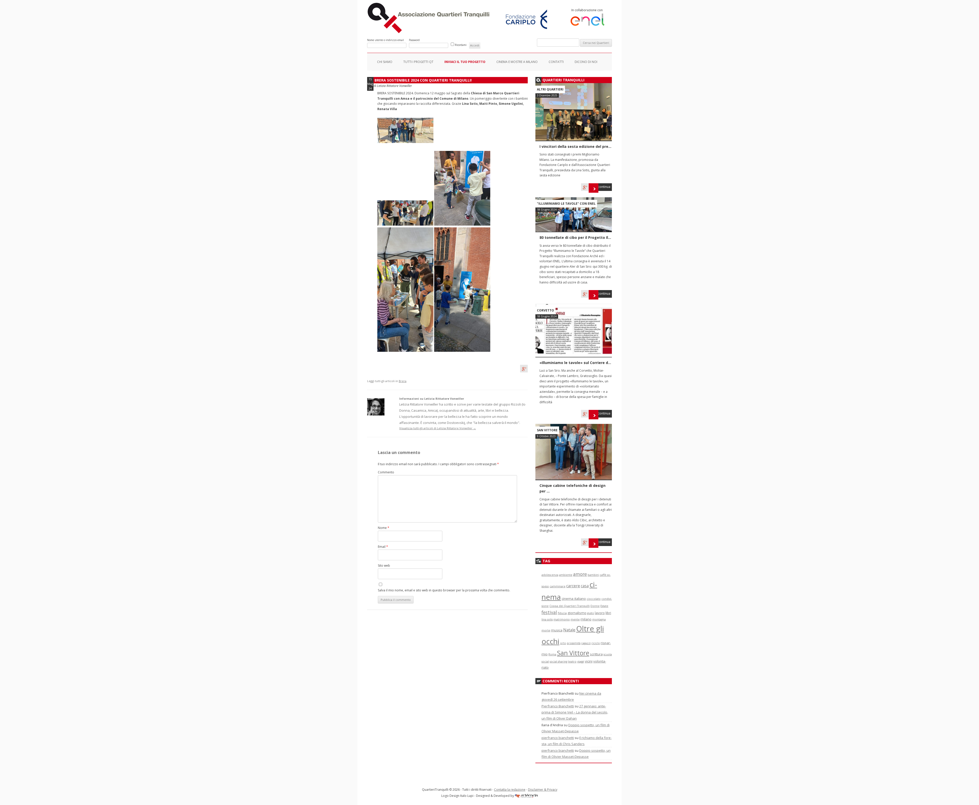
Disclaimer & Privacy (542, 789)
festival (549, 612)
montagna (599, 619)
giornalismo (577, 613)
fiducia (562, 613)
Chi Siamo (384, 62)
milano (586, 619)
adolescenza (550, 575)
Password (414, 40)
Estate (604, 606)
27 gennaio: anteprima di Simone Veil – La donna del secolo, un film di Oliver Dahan (575, 712)
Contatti (556, 62)
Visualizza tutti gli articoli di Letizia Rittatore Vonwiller (437, 428)
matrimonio (561, 619)
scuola (607, 654)
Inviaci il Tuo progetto (464, 62)
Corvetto (545, 310)
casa (585, 586)
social (545, 661)
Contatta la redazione (509, 789)
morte (546, 630)
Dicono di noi (586, 62)
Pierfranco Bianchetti (558, 706)
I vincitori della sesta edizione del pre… (575, 146)
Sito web (384, 565)
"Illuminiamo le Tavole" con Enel (566, 203)
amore (580, 574)
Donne (595, 606)
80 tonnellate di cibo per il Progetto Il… (575, 237)
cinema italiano (574, 598)
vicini (588, 661)
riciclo (595, 643)
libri (608, 613)
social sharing (558, 661)
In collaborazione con (587, 10)
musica (556, 630)
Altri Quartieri (550, 89)
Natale (569, 630)
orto (563, 643)
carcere (573, 586)
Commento (386, 472)
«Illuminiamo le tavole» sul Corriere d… (575, 362)
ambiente (565, 575)
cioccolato (594, 599)
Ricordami (461, 45)
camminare (557, 586)
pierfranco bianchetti (558, 737)
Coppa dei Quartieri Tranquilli (569, 606)
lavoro (600, 613)
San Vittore (547, 430)
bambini (593, 575)
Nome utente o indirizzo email (385, 40)
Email (383, 546)
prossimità (574, 643)
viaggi (580, 661)
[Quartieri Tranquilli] (429, 32)
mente (575, 619)
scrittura (596, 654)
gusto (590, 613)
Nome (383, 528)
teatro (572, 661)
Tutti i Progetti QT (418, 62)
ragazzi (586, 643)
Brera (402, 381)
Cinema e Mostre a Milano (517, 62)
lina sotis (547, 619)
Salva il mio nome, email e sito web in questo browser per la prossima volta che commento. (444, 590)
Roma (552, 654)
